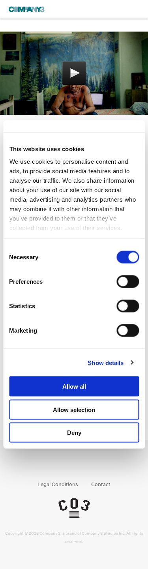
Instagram (66, 464)
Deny (74, 432)
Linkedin (81, 464)
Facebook (51, 464)
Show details (106, 362)
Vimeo (96, 464)
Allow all (74, 386)
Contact (101, 484)
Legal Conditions (57, 484)
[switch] (127, 281)
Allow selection (74, 409)
